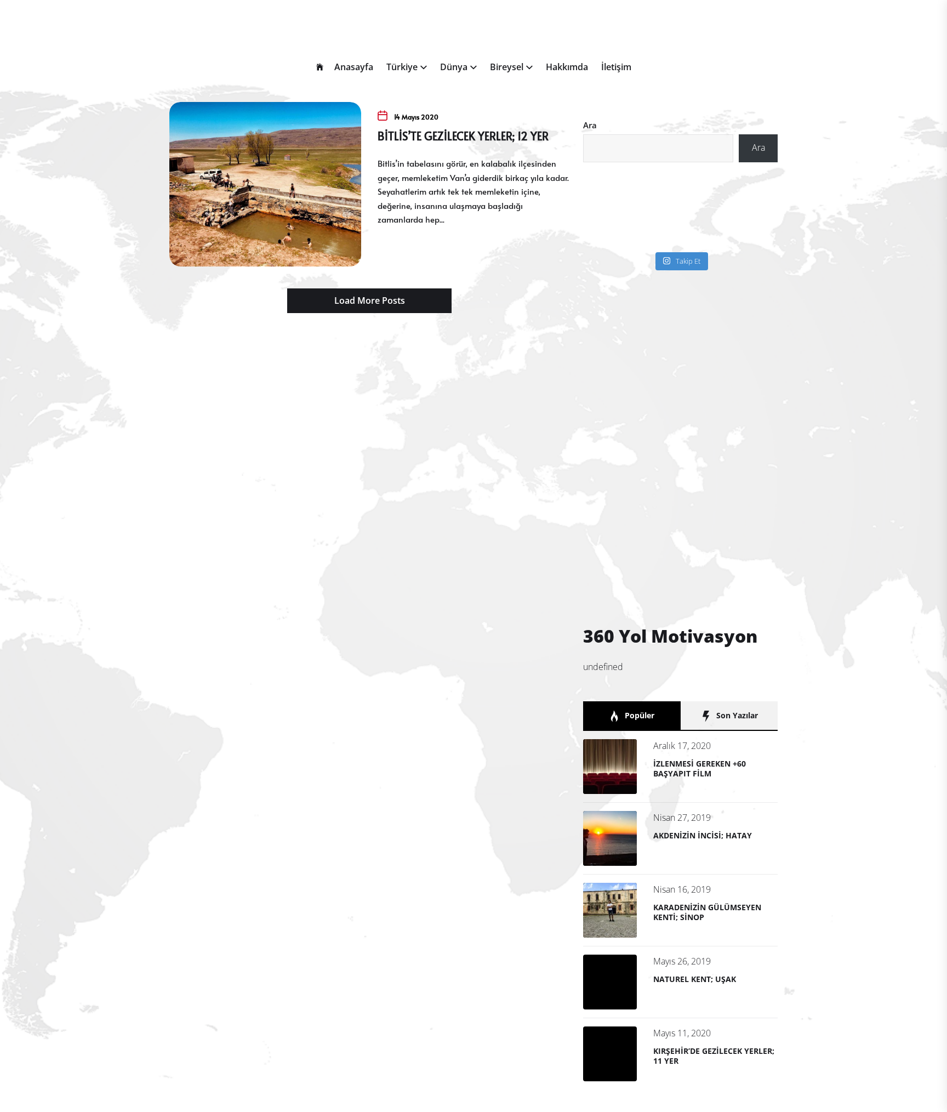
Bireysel (506, 67)
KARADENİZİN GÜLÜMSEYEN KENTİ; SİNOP (707, 912)
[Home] (319, 67)
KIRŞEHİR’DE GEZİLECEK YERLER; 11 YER (713, 1056)
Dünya (453, 67)
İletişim (616, 67)
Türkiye (402, 67)
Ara (590, 125)
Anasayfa (353, 67)
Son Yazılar (736, 715)
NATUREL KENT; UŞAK (694, 979)
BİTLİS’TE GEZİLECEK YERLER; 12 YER (463, 136)
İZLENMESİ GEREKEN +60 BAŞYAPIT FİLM (699, 768)
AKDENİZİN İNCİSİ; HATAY (702, 835)
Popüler (638, 715)
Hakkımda (567, 67)
